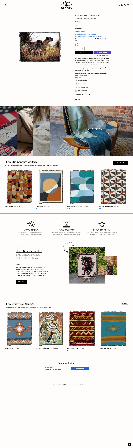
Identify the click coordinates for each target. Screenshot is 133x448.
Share (80, 99)
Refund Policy (62, 405)
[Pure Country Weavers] (66, 5)
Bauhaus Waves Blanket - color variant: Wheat (69, 208)
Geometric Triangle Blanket (106, 206)
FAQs (38, 405)
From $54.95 (85, 206)
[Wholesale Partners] (128, 5)
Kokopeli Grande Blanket (42, 348)
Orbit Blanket (39, 206)
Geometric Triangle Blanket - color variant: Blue (100, 208)
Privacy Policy (62, 402)
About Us (39, 400)
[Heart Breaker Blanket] (87, 265)
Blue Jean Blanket (9, 348)
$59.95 (47, 206)
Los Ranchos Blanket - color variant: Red (67, 350)
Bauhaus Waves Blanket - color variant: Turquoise (67, 208)
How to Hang (19, 405)
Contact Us (40, 402)
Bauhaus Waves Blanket (73, 206)
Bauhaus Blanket (9, 206)
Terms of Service (62, 410)
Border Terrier (83, 15)
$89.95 (18, 206)
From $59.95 (55, 348)
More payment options (102, 55)
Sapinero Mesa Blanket (105, 348)
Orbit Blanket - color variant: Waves (36, 208)
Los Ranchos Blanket (72, 348)
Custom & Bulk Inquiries (22, 402)
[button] (122, 5)
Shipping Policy (62, 407)
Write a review (80, 368)
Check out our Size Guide (82, 94)
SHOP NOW (21, 282)
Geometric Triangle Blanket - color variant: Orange (99, 208)
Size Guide (19, 407)
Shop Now (120, 162)
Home (77, 15)
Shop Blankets (20, 400)
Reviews (39, 407)
